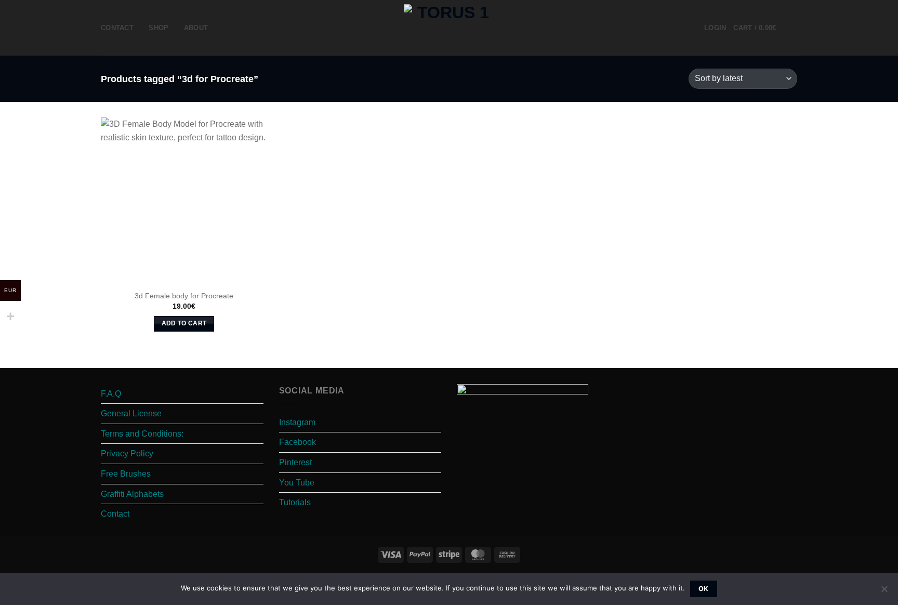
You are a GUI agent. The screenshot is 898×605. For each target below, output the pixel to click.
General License (131, 413)
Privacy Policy (127, 453)
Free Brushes (126, 473)
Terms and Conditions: (142, 433)
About (196, 28)
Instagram (297, 422)
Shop (158, 28)
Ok (703, 589)
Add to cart (184, 323)
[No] (884, 592)
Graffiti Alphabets (132, 494)
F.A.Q (111, 393)
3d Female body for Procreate (184, 296)
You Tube (296, 482)
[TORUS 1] (449, 28)
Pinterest (295, 462)
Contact (117, 28)
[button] (715, 28)
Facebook (297, 442)
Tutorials (295, 502)
